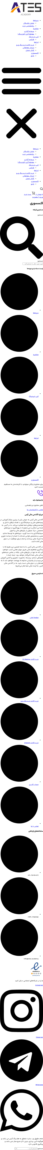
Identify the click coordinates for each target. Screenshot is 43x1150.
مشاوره (36, 28)
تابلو (32, 56)
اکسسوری (35, 53)
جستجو (40, 215)
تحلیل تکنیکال (28, 23)
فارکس (31, 39)
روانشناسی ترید (28, 26)
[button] (21, 102)
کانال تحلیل (30, 50)
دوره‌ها (36, 20)
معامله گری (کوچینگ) (26, 34)
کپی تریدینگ (34, 37)
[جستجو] (15, 1148)
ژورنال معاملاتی (28, 47)
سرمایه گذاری (29, 31)
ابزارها (36, 42)
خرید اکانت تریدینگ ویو (25, 45)
